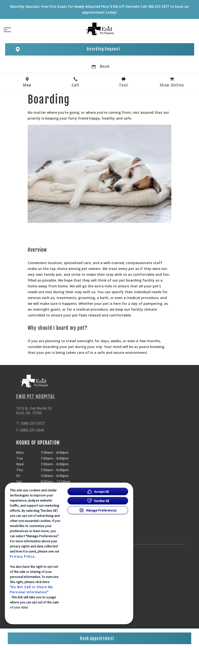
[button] (7, 30)
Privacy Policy (22, 556)
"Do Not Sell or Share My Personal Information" (31, 589)
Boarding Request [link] (103, 49)
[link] (99, 29)
